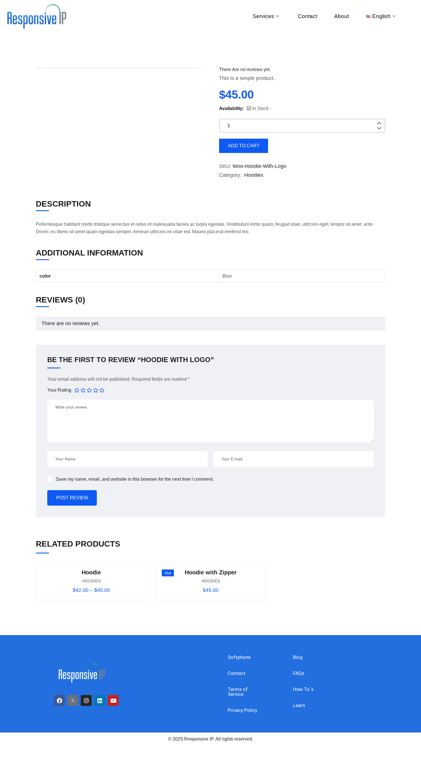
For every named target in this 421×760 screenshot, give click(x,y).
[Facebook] (59, 700)
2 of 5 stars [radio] (83, 390)
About (341, 16)
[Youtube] (113, 700)
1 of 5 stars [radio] (76, 390)
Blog (298, 657)
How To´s (303, 689)
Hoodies (253, 175)
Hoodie (91, 572)
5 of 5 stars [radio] (102, 390)
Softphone (239, 657)
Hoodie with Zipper (211, 572)
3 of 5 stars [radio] (89, 390)
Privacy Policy (242, 710)
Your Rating (59, 390)
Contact (307, 16)
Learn (299, 705)
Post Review (72, 497)
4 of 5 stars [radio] (95, 390)
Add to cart (243, 145)
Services (263, 16)
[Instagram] (86, 700)
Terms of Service (238, 691)
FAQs (298, 673)
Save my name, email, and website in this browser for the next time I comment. (135, 479)
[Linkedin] (99, 700)
